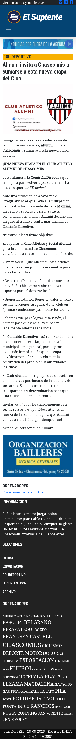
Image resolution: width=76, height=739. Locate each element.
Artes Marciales (29, 616)
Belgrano (37, 622)
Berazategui (18, 629)
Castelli (42, 636)
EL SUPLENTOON (14, 583)
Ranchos (42, 706)
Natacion (63, 684)
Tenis (8, 719)
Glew (49, 669)
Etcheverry (11, 661)
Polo (60, 698)
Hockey (27, 677)
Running (27, 713)
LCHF (66, 677)
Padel (24, 691)
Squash (68, 713)
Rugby (9, 713)
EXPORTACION (13, 566)
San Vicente (50, 713)
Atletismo (52, 615)
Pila (60, 691)
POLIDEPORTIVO (14, 575)
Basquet (13, 622)
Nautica (11, 691)
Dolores (53, 653)
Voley (21, 719)
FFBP (6, 669)
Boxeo (41, 629)
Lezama (13, 683)
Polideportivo (33, 492)
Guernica (10, 677)
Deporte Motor (22, 653)
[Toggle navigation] (8, 31)
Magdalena (39, 684)
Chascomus (11, 492)
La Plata (49, 676)
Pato (50, 691)
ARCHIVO (9, 592)
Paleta (37, 691)
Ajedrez (9, 616)
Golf (58, 669)
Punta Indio (16, 706)
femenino (62, 661)
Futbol (21, 668)
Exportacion (36, 660)
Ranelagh (62, 707)
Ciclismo (52, 645)
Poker (7, 699)
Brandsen (16, 636)
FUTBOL (8, 558)
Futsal (38, 669)
